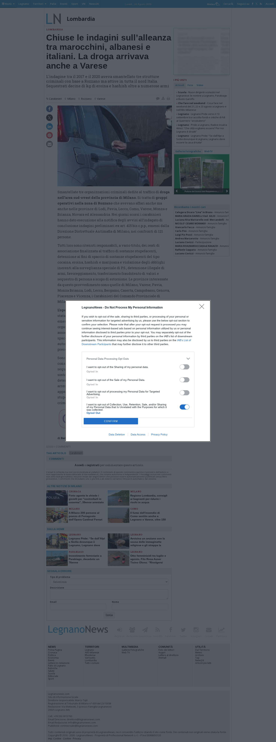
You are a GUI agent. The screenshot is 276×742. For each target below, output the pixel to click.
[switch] (184, 366)
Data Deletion (117, 434)
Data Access (138, 434)
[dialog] (138, 371)
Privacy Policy (159, 434)
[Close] (203, 307)
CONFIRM (111, 421)
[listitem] (138, 359)
